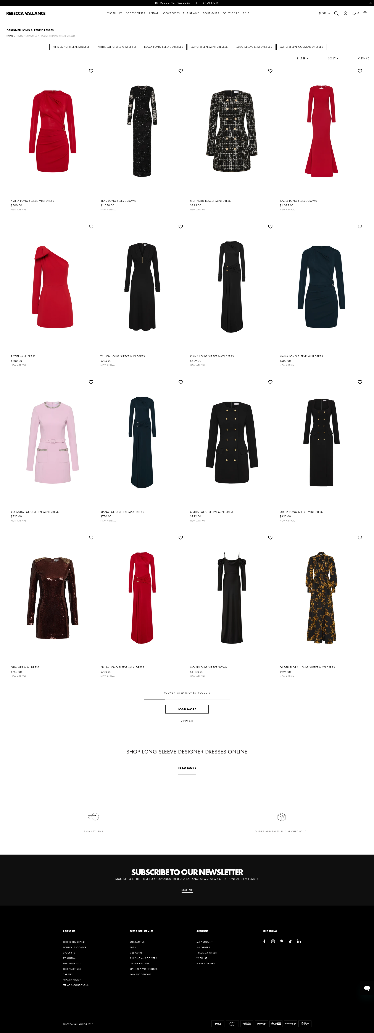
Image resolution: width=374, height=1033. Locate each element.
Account (202, 931)
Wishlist (202, 958)
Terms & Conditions (76, 985)
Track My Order (207, 952)
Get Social (270, 931)
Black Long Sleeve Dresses (163, 47)
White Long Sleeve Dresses (117, 47)
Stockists (69, 952)
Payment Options (140, 974)
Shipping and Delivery (143, 958)
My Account (205, 941)
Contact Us (137, 941)
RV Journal (70, 958)
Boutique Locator (75, 947)
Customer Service (141, 931)
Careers (68, 974)
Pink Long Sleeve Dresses (71, 47)
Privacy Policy (72, 979)
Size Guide (136, 952)
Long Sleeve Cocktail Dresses (301, 47)
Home (9, 35)
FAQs (133, 947)
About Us (69, 931)
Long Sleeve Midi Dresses (253, 47)
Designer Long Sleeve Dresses (58, 35)
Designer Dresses (27, 35)
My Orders (203, 947)
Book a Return (206, 963)
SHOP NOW (211, 3)
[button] (336, 13)
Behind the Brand (74, 941)
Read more (187, 768)
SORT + (333, 58)
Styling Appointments (144, 968)
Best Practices (72, 968)
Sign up (187, 890)
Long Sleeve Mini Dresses (209, 47)
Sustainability (72, 963)
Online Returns (139, 963)
